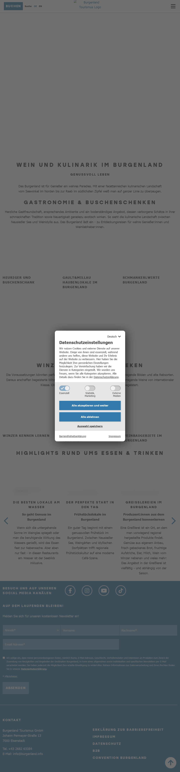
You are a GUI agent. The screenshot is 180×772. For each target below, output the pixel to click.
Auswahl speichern (90, 426)
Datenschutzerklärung (106, 377)
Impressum (115, 436)
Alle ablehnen (90, 416)
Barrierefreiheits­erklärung (72, 436)
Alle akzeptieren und (90, 405)
